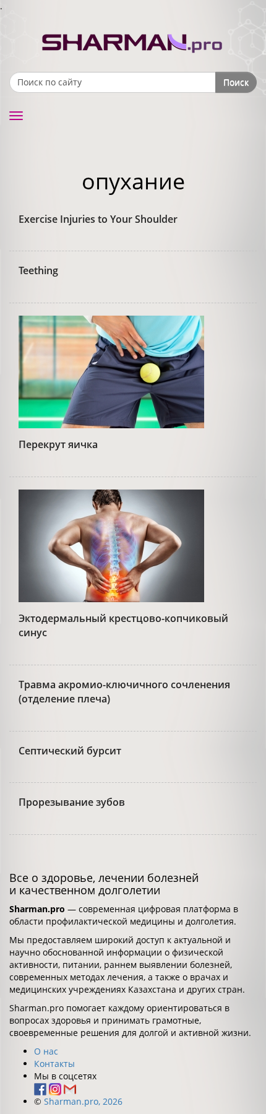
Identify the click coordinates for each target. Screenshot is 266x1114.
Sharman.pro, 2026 (83, 1101)
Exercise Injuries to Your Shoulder (98, 219)
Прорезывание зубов (72, 802)
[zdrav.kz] (133, 40)
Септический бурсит (70, 751)
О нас (46, 1051)
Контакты (54, 1063)
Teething (38, 270)
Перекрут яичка (58, 444)
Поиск (236, 82)
